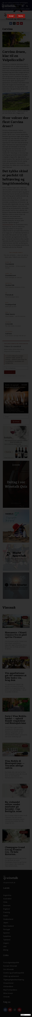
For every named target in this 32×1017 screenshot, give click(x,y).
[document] (16, 508)
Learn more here (23, 11)
